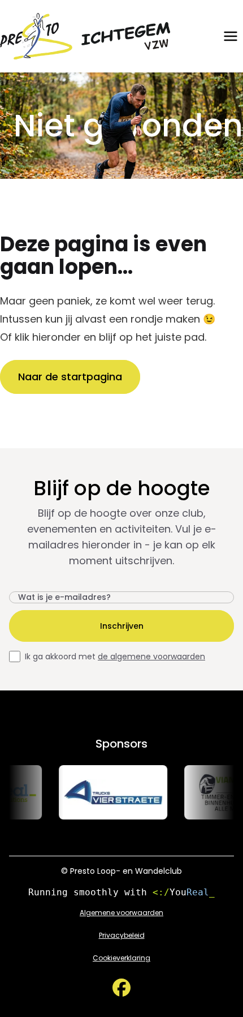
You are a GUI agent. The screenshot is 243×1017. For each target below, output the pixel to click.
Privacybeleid (122, 935)
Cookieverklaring (121, 958)
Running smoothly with (121, 892)
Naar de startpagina (70, 377)
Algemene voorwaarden (121, 912)
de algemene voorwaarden (151, 656)
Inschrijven (122, 626)
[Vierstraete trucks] (108, 792)
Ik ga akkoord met (115, 656)
